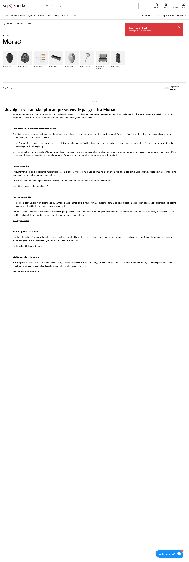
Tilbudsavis (146, 15)
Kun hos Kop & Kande (164, 15)
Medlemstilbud (18, 15)
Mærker (74, 15)
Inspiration (181, 15)
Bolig (57, 15)
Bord (50, 15)
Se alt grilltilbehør (21, 221)
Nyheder (32, 15)
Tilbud (5, 15)
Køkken (41, 15)
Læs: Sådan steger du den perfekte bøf (30, 186)
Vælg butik (174, 90)
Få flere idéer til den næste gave (27, 246)
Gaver (65, 15)
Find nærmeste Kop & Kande (26, 271)
